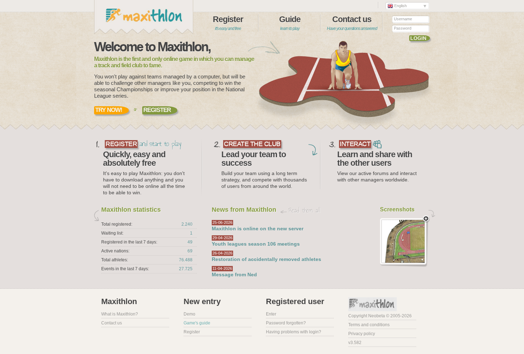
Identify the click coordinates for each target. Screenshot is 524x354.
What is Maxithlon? (119, 314)
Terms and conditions (369, 324)
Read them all (304, 210)
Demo (189, 314)
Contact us (352, 23)
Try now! (108, 110)
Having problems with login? (293, 331)
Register (228, 23)
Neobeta (376, 315)
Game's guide (197, 322)
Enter (271, 314)
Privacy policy (361, 333)
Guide (289, 23)
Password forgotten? (286, 322)
